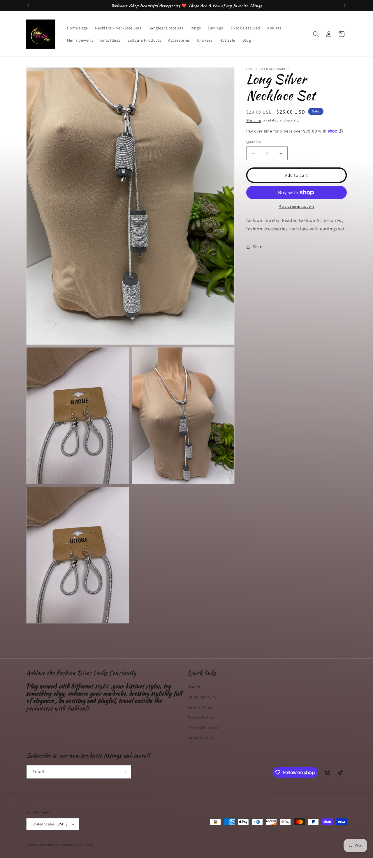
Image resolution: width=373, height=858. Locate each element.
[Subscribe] (124, 772)
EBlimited (85, 845)
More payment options (296, 206)
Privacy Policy (200, 717)
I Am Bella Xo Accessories (57, 845)
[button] (315, 34)
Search (194, 686)
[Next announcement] (344, 5)
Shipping (253, 120)
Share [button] (258, 246)
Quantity (253, 142)
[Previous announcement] (28, 5)
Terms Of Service (203, 727)
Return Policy (200, 707)
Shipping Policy (202, 697)
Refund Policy (201, 738)
